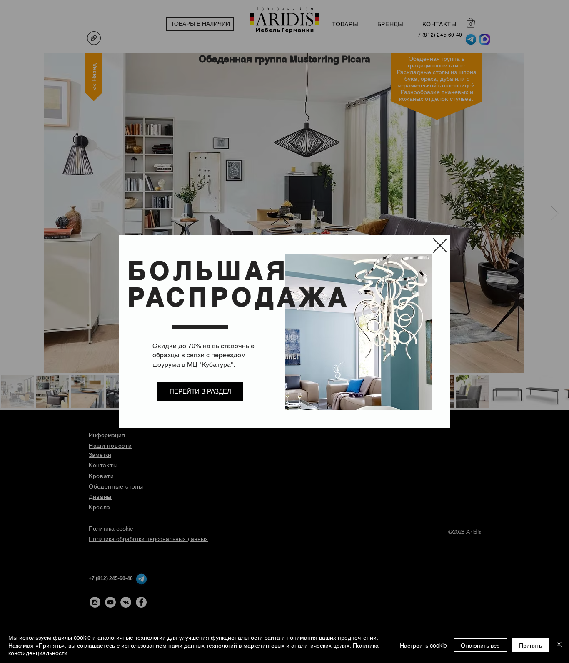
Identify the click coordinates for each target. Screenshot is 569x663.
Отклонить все (480, 645)
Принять (530, 645)
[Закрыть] (559, 644)
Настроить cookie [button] (423, 645)
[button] (440, 245)
